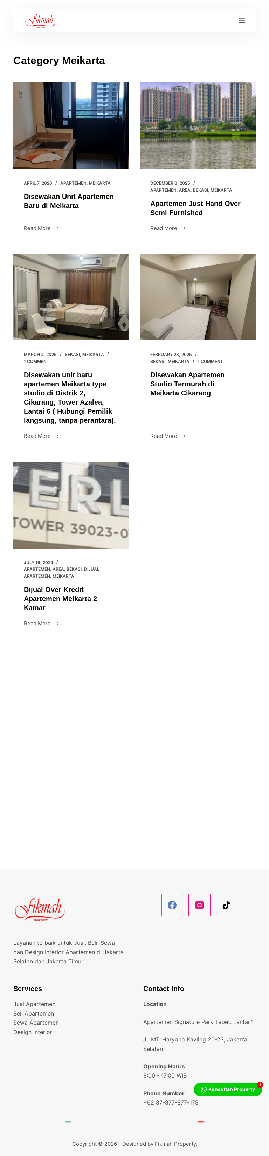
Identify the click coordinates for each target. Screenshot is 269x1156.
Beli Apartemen (33, 1013)
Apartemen (73, 183)
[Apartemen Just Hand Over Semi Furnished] (198, 125)
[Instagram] (199, 905)
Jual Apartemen (34, 1003)
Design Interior (32, 1031)
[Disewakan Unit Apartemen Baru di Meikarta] (71, 125)
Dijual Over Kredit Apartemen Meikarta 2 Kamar (60, 599)
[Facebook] (172, 905)
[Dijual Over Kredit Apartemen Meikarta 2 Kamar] (71, 505)
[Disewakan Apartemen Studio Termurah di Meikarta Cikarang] (198, 297)
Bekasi (200, 190)
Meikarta (100, 183)
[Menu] (242, 20)
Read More (37, 229)
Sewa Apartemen (36, 1022)
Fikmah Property (175, 1144)
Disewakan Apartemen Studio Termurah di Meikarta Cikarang (187, 384)
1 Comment (36, 361)
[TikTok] (227, 905)
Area (185, 190)
